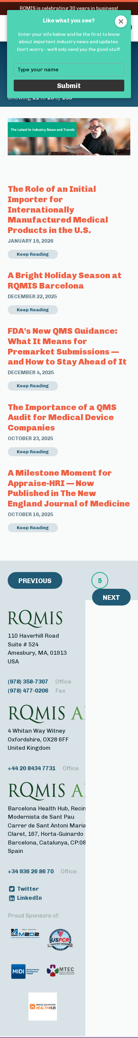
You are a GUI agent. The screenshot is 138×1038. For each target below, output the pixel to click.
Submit (69, 85)
